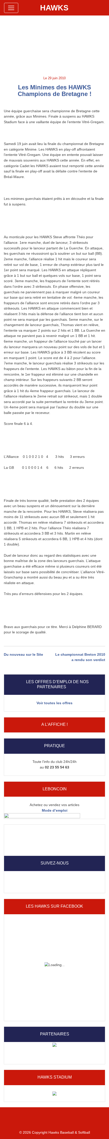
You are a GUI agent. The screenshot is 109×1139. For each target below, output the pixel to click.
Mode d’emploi (54, 810)
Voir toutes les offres (54, 703)
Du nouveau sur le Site (23, 654)
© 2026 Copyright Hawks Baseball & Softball (54, 1132)
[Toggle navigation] (11, 8)
